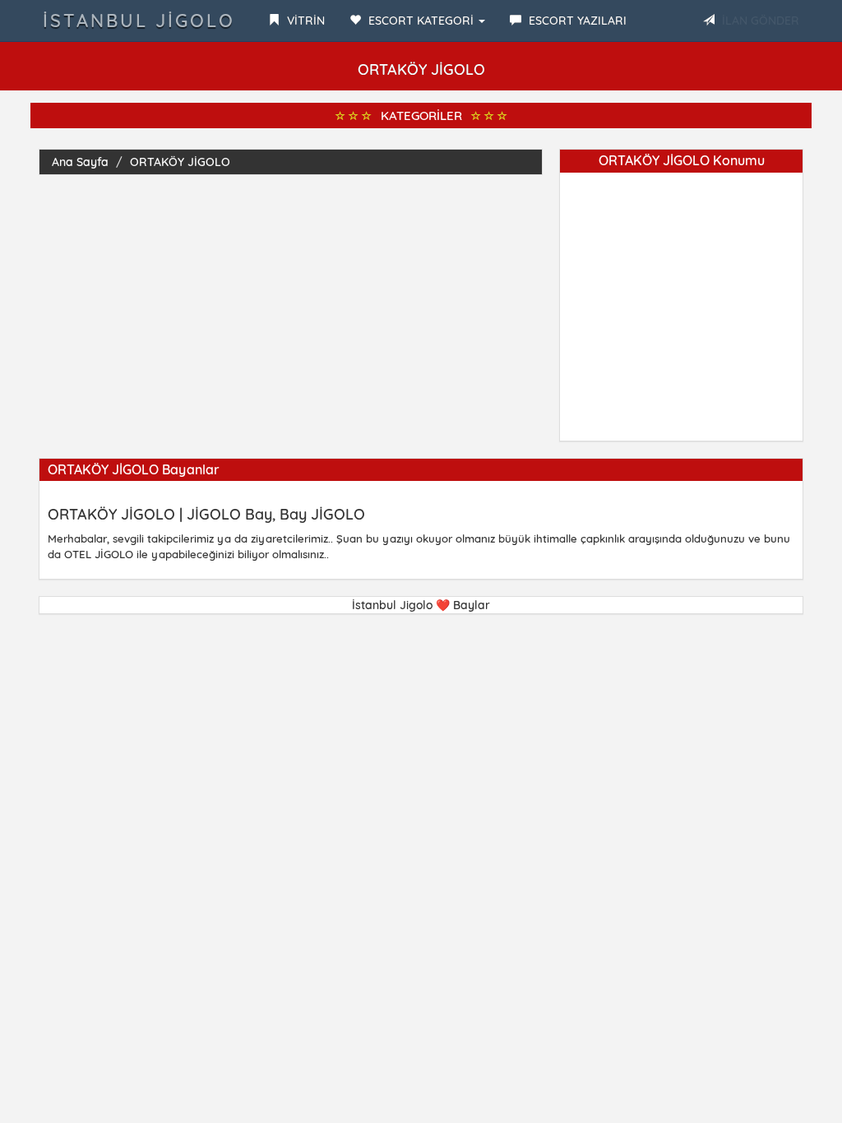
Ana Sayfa (80, 162)
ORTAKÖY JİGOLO (180, 162)
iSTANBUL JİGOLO (139, 20)
